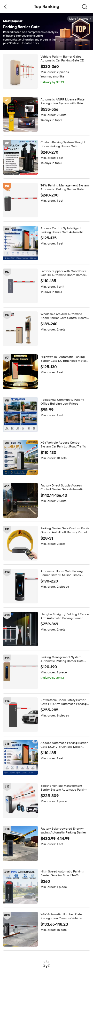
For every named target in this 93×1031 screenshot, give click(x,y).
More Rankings (78, 18)
